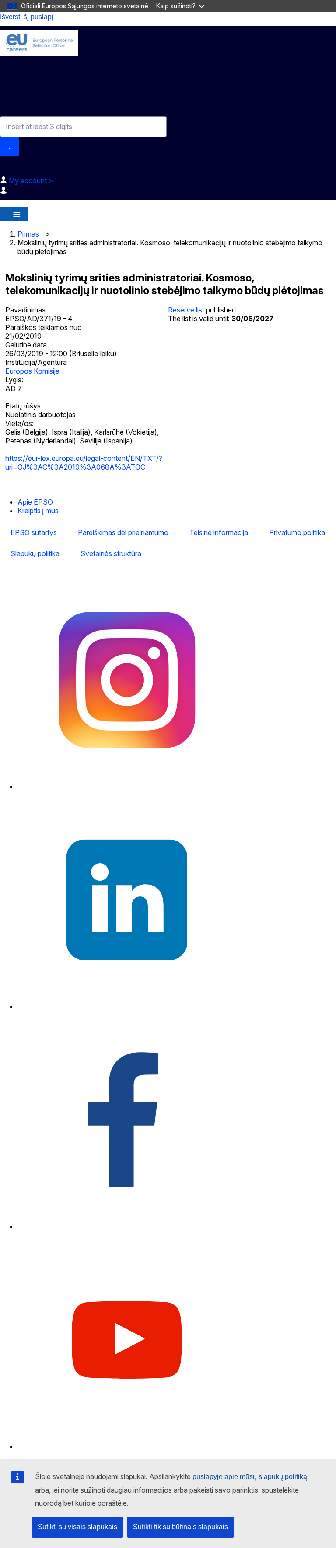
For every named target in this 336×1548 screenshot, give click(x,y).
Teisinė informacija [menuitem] (218, 532)
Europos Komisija (32, 371)
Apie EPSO (35, 502)
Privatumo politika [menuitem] (297, 532)
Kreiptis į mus (38, 510)
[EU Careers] (39, 43)
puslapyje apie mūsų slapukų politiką (249, 1476)
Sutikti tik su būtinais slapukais (180, 1527)
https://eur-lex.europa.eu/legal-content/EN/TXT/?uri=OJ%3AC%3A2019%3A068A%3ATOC (83, 462)
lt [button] (85, 165)
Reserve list (187, 309)
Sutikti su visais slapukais (77, 1527)
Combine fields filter (31, 108)
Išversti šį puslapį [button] (26, 17)
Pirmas (28, 234)
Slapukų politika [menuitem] (35, 553)
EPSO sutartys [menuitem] (33, 532)
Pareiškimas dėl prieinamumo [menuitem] (123, 532)
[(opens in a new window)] (127, 786)
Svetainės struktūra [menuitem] (110, 553)
